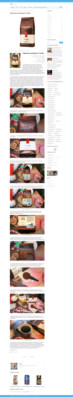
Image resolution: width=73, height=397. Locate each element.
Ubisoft (49, 94)
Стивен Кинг (50, 135)
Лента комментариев (51, 185)
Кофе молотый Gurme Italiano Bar (15, 386)
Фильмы (49, 29)
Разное (24, 7)
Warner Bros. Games (56, 94)
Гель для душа (58, 112)
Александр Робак (51, 100)
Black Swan (13, 78)
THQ (55, 90)
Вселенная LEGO (51, 112)
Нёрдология (50, 22)
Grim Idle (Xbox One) (51, 159)
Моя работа (50, 37)
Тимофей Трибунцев (51, 137)
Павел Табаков (58, 131)
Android (49, 14)
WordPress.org (50, 186)
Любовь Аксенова (51, 129)
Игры (21, 7)
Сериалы (49, 27)
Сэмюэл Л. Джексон (58, 135)
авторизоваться (27, 391)
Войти (49, 182)
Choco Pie (55, 84)
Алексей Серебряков (51, 104)
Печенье (50, 133)
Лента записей (50, 183)
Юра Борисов (50, 143)
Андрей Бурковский (51, 106)
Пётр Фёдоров (56, 133)
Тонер (58, 137)
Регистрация (50, 180)
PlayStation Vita (50, 18)
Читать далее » (56, 79)
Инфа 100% (30, 7)
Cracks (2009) (24, 356)
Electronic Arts (50, 88)
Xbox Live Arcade (51, 98)
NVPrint (56, 88)
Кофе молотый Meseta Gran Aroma (27, 386)
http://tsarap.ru (21, 366)
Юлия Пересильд (51, 141)
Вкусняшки (49, 32)
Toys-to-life (50, 92)
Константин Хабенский (52, 125)
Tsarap (11, 3)
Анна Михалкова (51, 108)
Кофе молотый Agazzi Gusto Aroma (38, 386)
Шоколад (58, 139)
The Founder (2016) (31, 356)
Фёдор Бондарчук (51, 139)
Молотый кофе (59, 129)
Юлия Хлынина (58, 141)
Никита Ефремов (51, 131)
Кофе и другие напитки (20, 10)
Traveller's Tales (57, 92)
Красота (49, 35)
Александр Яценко (51, 102)
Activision (50, 84)
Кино (17, 7)
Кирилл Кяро (50, 123)
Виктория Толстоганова (52, 110)
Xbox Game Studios (51, 96)
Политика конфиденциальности (40, 7)
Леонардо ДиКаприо (51, 127)
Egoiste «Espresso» (38, 84)
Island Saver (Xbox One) (52, 162)
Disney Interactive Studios (52, 86)
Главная (12, 7)
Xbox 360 (49, 19)
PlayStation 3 (50, 16)
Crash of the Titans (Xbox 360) (53, 164)
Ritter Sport (50, 90)
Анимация (49, 26)
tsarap (12, 50)
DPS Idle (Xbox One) (51, 154)
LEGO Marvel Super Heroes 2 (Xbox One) (54, 157)
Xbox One (49, 21)
